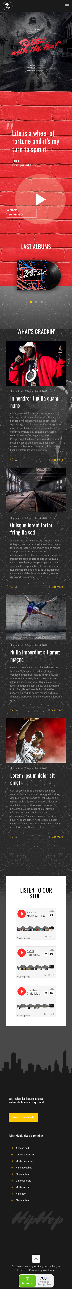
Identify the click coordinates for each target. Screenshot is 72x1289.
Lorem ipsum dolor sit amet (32, 778)
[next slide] (58, 299)
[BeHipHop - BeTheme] (7, 6)
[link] (36, 199)
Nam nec (21, 1193)
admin (16, 391)
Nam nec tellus (24, 1167)
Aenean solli (22, 1148)
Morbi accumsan (25, 1161)
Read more (57, 459)
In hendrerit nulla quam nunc (34, 401)
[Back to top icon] (36, 1259)
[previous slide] (14, 299)
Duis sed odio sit (25, 1154)
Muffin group (41, 1266)
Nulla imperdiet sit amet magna (35, 655)
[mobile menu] (67, 5)
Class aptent (23, 1174)
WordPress (49, 1270)
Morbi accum (23, 1187)
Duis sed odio (23, 1180)
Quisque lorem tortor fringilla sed (31, 528)
